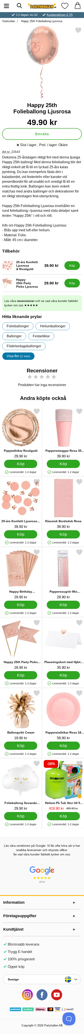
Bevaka (42, 134)
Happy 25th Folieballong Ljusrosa (41, 21)
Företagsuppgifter (19, 916)
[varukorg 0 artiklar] (77, 6)
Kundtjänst (13, 929)
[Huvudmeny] (6, 6)
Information (14, 902)
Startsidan (8, 21)
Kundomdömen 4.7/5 (60, 14)
